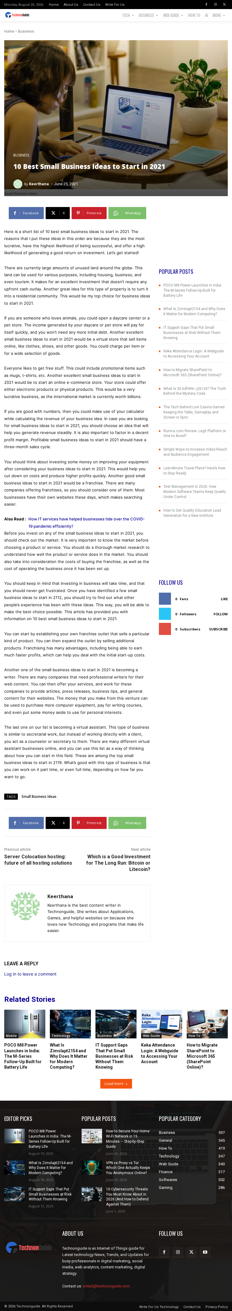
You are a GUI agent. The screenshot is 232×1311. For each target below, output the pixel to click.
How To (194, 1036)
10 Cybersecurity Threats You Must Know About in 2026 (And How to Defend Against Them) (127, 1196)
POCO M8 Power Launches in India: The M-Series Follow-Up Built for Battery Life (192, 290)
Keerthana (39, 184)
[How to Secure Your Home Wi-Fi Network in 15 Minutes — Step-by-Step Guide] (92, 1136)
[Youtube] (205, 1252)
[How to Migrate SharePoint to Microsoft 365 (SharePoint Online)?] (207, 1024)
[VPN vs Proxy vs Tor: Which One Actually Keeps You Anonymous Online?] (92, 1167)
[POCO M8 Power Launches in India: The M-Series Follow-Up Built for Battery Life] (24, 1024)
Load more (114, 1083)
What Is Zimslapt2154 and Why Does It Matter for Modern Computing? (69, 1056)
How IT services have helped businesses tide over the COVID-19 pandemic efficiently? (86, 522)
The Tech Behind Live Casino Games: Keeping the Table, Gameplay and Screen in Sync (194, 412)
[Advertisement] (193, 237)
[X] (224, 4)
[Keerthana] (18, 184)
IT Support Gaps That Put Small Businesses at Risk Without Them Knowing (192, 332)
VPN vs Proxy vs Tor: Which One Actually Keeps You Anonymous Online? (128, 1168)
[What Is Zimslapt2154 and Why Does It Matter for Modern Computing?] (70, 1024)
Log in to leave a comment (30, 973)
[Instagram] (215, 4)
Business (26, 31)
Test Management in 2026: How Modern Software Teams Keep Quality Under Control (194, 491)
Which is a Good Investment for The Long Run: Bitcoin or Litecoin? (118, 863)
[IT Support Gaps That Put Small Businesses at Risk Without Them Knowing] (116, 1024)
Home (9, 31)
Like (224, 599)
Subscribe (218, 629)
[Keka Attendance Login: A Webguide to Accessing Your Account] (161, 1024)
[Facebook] (206, 4)
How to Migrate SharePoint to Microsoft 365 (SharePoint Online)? (202, 1056)
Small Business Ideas (38, 796)
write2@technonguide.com (106, 1286)
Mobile (11, 1036)
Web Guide (151, 1036)
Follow (221, 614)
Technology (61, 1036)
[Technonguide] (18, 15)
